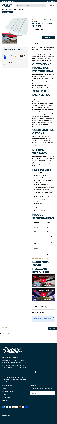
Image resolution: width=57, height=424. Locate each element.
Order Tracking (51, 1)
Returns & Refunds (7, 391)
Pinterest (47, 418)
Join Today (36, 320)
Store (31, 351)
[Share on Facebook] (40, 312)
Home (3, 15)
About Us (32, 366)
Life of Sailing (8, 415)
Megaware (34, 19)
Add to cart (48, 37)
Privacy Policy (6, 397)
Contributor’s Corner (35, 357)
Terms (4, 394)
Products (4, 9)
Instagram (41, 418)
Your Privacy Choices (35, 375)
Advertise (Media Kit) (35, 372)
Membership (33, 363)
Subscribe (32, 360)
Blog (10, 9)
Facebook (35, 418)
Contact (20, 9)
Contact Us (33, 369)
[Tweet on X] (37, 312)
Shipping (4, 388)
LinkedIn (53, 418)
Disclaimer (5, 400)
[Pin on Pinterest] (43, 312)
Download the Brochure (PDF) (40, 258)
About (15, 9)
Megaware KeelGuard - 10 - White (12, 15)
